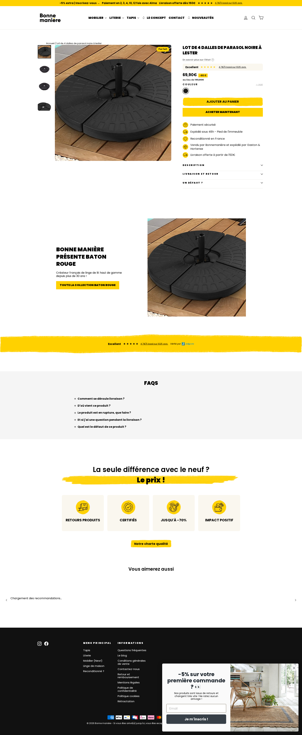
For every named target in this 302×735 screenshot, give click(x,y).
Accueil (50, 43)
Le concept (156, 18)
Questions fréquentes (132, 650)
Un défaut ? (193, 182)
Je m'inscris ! (196, 719)
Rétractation (126, 701)
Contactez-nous (129, 669)
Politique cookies (128, 696)
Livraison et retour (200, 173)
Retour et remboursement (128, 675)
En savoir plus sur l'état (198, 59)
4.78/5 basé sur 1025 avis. (229, 3)
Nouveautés (203, 18)
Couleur (223, 84)
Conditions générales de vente (132, 662)
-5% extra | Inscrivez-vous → (80, 3)
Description (193, 165)
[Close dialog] (294, 668)
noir (186, 91)
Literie (87, 655)
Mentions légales (129, 682)
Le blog (122, 655)
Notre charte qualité (151, 544)
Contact (177, 18)
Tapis (86, 650)
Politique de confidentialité (127, 689)
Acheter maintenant (223, 112)
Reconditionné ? (93, 671)
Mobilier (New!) (92, 660)
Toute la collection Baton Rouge (88, 285)
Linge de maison (93, 666)
